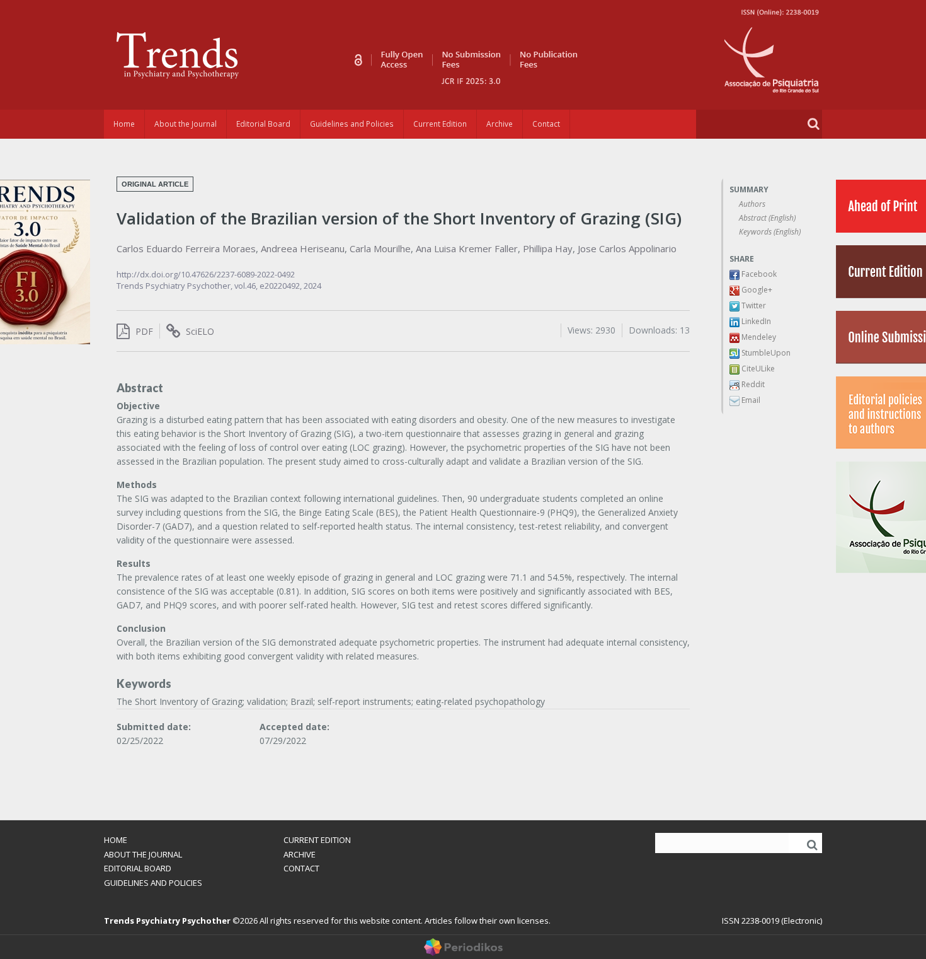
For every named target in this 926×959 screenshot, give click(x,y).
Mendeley (758, 337)
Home (124, 124)
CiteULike (757, 368)
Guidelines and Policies (352, 124)
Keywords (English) (770, 231)
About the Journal (185, 124)
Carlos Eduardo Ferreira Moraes (186, 248)
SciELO (198, 331)
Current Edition (440, 124)
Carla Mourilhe (380, 248)
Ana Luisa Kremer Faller (467, 248)
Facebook (758, 274)
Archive (499, 124)
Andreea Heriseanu (303, 248)
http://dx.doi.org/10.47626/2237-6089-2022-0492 (206, 274)
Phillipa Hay (548, 248)
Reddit (752, 384)
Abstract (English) (767, 217)
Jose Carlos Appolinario (627, 248)
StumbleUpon (765, 352)
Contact (546, 124)
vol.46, (247, 285)
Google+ (756, 289)
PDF (143, 331)
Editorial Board (263, 124)
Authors (752, 204)
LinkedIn (755, 321)
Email (750, 400)
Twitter (753, 305)
